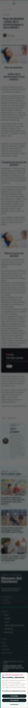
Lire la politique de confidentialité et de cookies (14, 690)
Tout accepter (14, 700)
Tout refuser (14, 696)
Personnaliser (14, 704)
